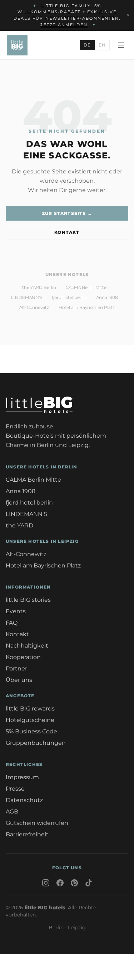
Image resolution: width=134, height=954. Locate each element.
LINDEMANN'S (26, 297)
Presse (15, 788)
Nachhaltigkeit (27, 645)
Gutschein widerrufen (37, 823)
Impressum (22, 777)
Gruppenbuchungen (36, 742)
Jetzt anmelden (64, 24)
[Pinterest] (74, 882)
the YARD (19, 525)
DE (87, 45)
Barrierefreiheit (27, 834)
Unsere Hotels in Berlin (42, 466)
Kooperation (23, 657)
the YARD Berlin (39, 287)
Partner (16, 668)
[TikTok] (88, 882)
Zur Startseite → (67, 213)
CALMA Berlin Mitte (86, 287)
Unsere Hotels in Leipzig (42, 541)
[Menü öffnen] (121, 45)
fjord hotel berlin (69, 297)
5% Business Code (31, 731)
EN (102, 45)
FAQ (12, 622)
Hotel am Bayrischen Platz (87, 307)
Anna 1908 (107, 297)
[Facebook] (60, 882)
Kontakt (66, 232)
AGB (12, 811)
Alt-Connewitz (34, 307)
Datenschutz (24, 800)
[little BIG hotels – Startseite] (17, 45)
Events (16, 611)
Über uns (19, 680)
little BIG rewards (30, 708)
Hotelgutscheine (30, 720)
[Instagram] (45, 882)
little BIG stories (28, 599)
